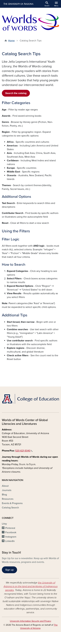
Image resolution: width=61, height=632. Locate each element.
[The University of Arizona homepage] (18, 4)
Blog (4, 494)
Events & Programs (12, 503)
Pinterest (10, 528)
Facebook (10, 532)
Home (11, 40)
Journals (6, 490)
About (5, 485)
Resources (7, 498)
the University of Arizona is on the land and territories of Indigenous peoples (31, 586)
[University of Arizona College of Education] (30, 399)
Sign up (9, 569)
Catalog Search (10, 507)
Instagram (10, 536)
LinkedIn (10, 541)
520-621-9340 (22, 450)
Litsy (4, 523)
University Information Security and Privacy (30, 621)
